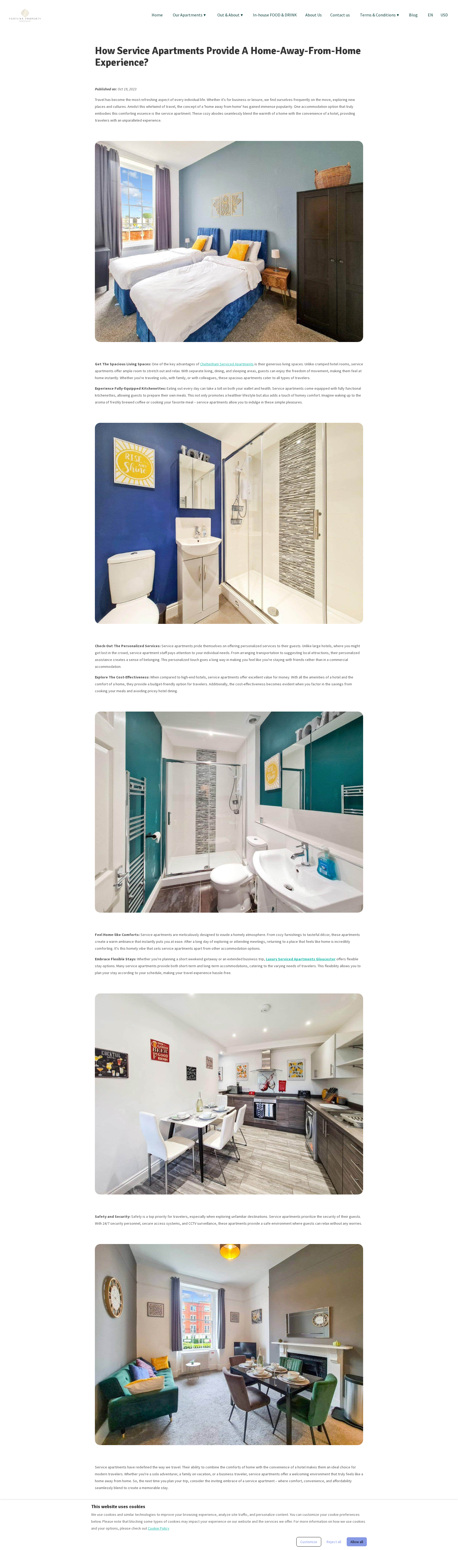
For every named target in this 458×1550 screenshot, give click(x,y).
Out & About (230, 14)
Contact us (340, 14)
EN (430, 14)
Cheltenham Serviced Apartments (227, 364)
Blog (413, 14)
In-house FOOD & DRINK (275, 14)
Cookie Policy (158, 1528)
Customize (308, 1541)
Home (157, 14)
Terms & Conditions (379, 14)
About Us (313, 14)
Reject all (334, 1541)
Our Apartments (189, 14)
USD (444, 14)
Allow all (356, 1541)
